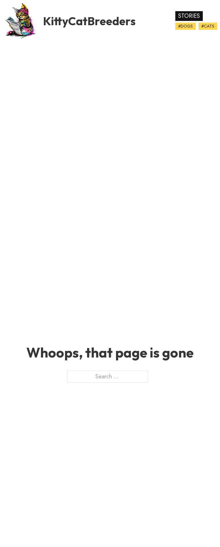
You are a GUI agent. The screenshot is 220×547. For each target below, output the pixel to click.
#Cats (207, 26)
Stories (189, 16)
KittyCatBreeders (89, 21)
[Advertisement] (110, 90)
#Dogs (185, 26)
